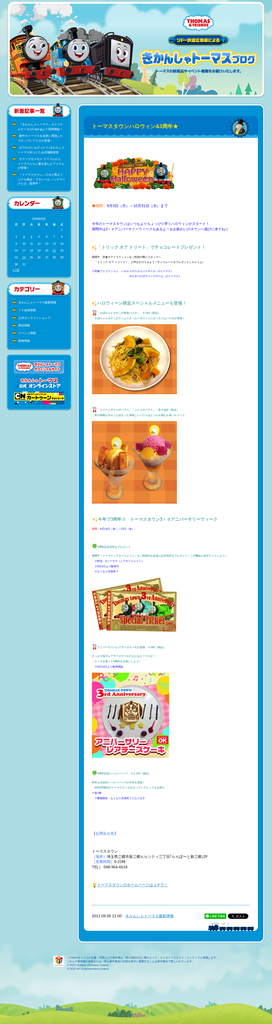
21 (54, 250)
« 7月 (15, 270)
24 (24, 257)
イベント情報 (27, 333)
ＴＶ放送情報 (27, 310)
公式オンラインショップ (34, 317)
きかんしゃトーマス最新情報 (37, 302)
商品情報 (24, 325)
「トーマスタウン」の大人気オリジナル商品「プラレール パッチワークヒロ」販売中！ (41, 179)
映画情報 (24, 340)
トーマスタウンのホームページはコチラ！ (132, 885)
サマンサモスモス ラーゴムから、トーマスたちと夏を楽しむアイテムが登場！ (41, 163)
